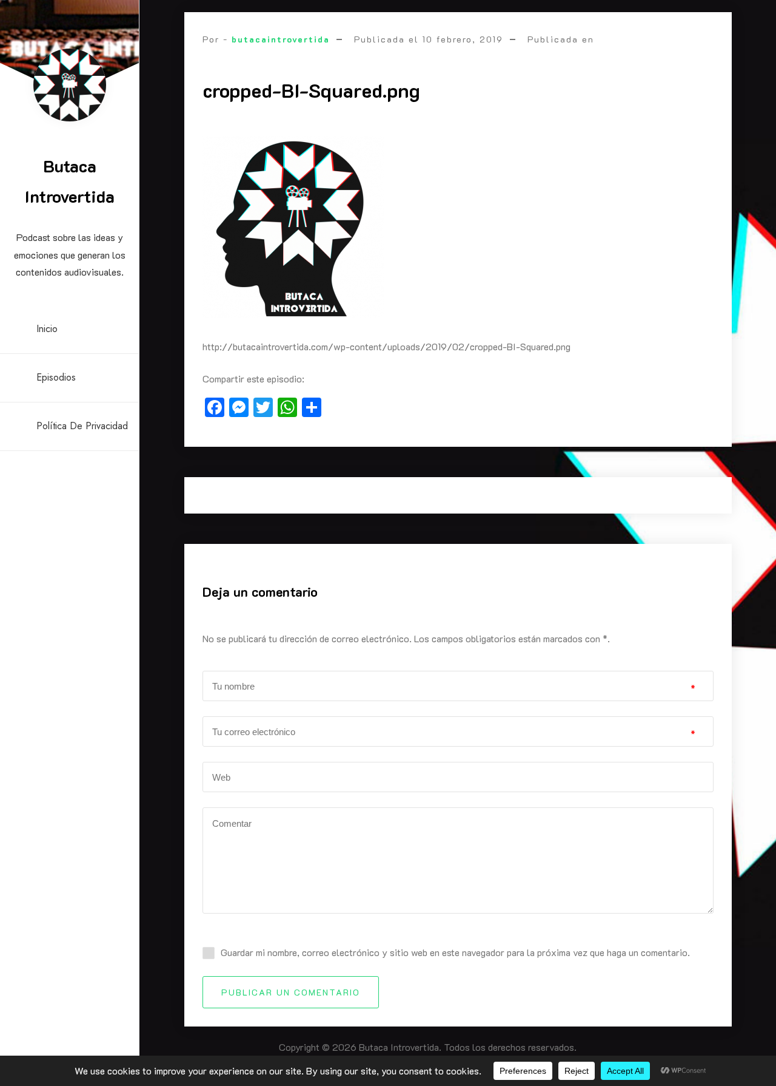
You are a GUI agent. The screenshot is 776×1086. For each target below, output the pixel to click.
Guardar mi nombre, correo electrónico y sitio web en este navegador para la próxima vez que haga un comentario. (455, 952)
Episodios (56, 377)
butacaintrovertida (281, 39)
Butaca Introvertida (70, 181)
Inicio (47, 329)
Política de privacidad (82, 426)
